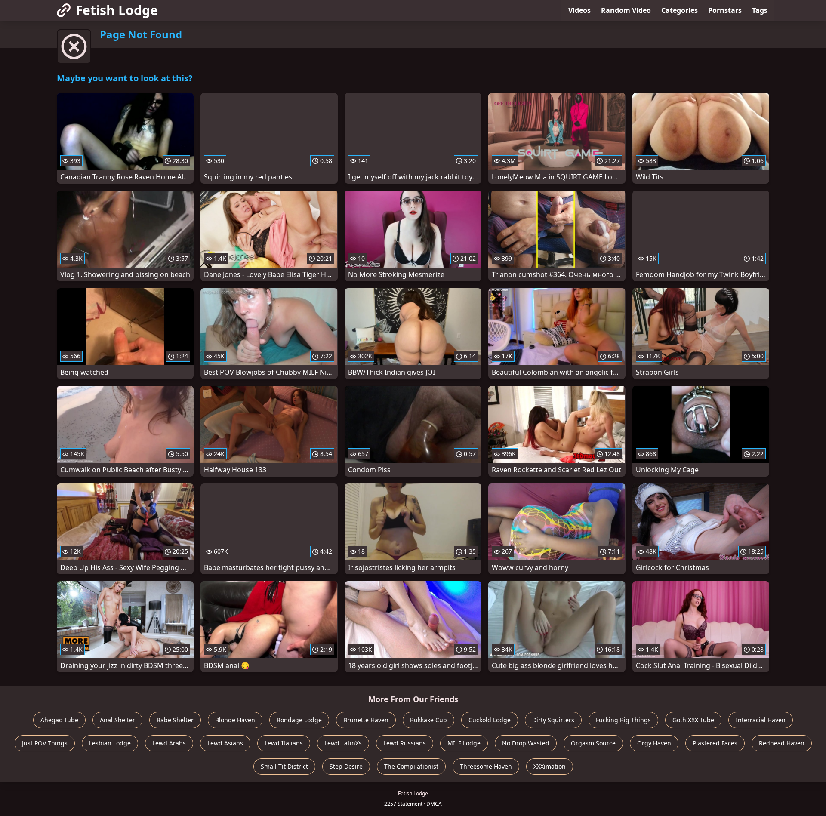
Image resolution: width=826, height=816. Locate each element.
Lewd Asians (225, 743)
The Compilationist (411, 766)
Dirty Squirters (553, 720)
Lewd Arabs (169, 743)
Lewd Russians (404, 743)
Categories (679, 10)
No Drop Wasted (525, 743)
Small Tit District (284, 766)
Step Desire (346, 766)
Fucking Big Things (623, 720)
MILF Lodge (464, 743)
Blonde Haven (235, 720)
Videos (579, 10)
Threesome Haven (486, 766)
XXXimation (549, 766)
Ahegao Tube (59, 720)
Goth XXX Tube (693, 720)
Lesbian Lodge (110, 743)
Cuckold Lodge (489, 720)
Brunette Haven (365, 720)
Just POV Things (45, 743)
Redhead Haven (781, 743)
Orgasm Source (593, 743)
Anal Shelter (117, 720)
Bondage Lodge (299, 720)
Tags (759, 10)
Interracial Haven (761, 720)
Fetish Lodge (117, 10)
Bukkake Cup (428, 720)
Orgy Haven (654, 743)
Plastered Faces (715, 743)
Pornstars (725, 10)
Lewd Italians (284, 743)
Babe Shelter (175, 720)
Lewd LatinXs (343, 743)
